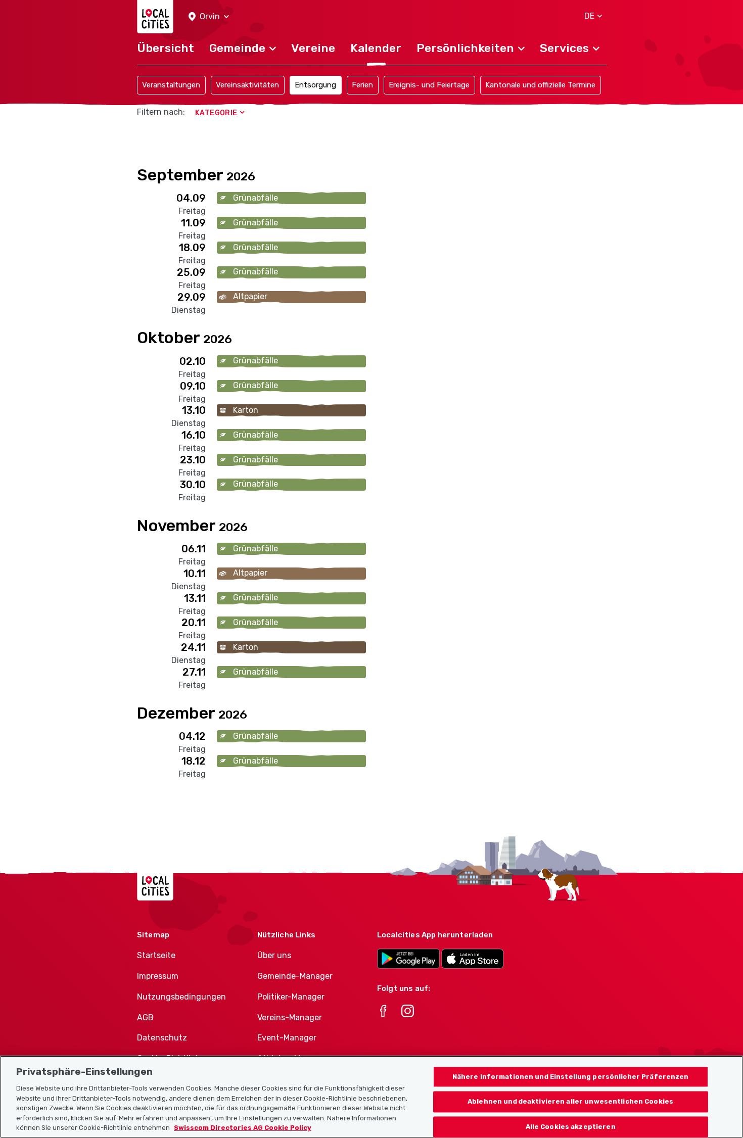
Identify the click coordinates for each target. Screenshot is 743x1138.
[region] (371, 1097)
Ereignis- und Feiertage (429, 84)
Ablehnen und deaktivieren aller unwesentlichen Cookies (570, 1102)
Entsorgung (315, 84)
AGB (145, 1017)
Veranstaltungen (171, 84)
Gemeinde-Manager (295, 976)
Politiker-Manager (290, 997)
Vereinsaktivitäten (247, 84)
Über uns (274, 955)
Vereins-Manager (289, 1017)
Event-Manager (286, 1037)
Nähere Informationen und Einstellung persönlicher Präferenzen (570, 1076)
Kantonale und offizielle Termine (540, 84)
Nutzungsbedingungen (181, 997)
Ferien (362, 84)
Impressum (157, 976)
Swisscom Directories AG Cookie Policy (242, 1127)
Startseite (156, 955)
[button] (209, 17)
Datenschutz (162, 1037)
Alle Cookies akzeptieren (571, 1127)
